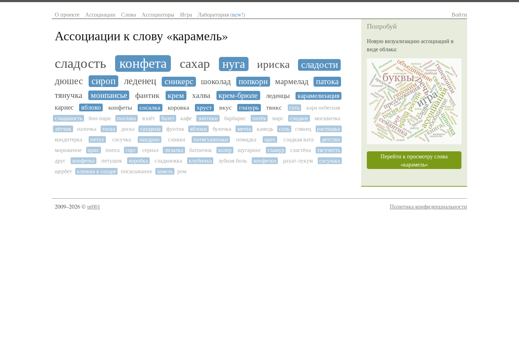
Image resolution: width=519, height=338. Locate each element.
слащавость (68, 118)
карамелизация (319, 96)
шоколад (216, 82)
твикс (274, 107)
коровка (178, 107)
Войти (459, 14)
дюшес (69, 81)
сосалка (149, 107)
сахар (195, 63)
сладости (319, 65)
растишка (328, 129)
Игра (186, 14)
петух (97, 139)
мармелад (292, 81)
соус (131, 150)
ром (181, 171)
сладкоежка (168, 160)
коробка (138, 160)
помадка (246, 139)
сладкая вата (299, 139)
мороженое (68, 150)
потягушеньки (210, 139)
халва (201, 95)
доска (128, 129)
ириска (273, 64)
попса (113, 150)
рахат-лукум (298, 160)
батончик (200, 150)
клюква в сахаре (96, 171)
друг (60, 160)
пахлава (126, 118)
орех (269, 139)
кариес (64, 107)
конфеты (120, 107)
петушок (111, 160)
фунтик (175, 129)
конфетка (83, 160)
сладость (80, 63)
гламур (276, 150)
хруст (204, 107)
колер (225, 150)
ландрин (149, 139)
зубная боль (233, 160)
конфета (143, 63)
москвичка (327, 118)
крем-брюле (238, 95)
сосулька (329, 160)
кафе (186, 118)
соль (284, 129)
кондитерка (68, 139)
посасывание (136, 171)
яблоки (198, 129)
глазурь (249, 107)
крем (176, 95)
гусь (294, 107)
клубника (200, 160)
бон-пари (100, 118)
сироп (103, 81)
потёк (259, 118)
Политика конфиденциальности (428, 206)
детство (331, 139)
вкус (225, 107)
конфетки (264, 160)
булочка (222, 129)
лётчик (63, 129)
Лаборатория (221, 14)
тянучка (68, 95)
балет (167, 118)
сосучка (121, 139)
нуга (233, 64)
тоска (108, 129)
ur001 (93, 206)
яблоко (91, 107)
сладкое (299, 118)
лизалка (174, 150)
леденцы (278, 96)
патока (327, 81)
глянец (303, 129)
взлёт (148, 118)
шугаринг (249, 150)
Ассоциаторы (158, 14)
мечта (244, 129)
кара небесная (323, 107)
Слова (128, 14)
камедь (265, 129)
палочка (86, 129)
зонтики (208, 118)
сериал (150, 150)
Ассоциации (100, 14)
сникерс (179, 82)
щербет (63, 171)
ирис (93, 150)
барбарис (235, 118)
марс (278, 118)
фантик (147, 95)
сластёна (300, 150)
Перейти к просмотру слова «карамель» (414, 160)
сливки (176, 139)
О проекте (67, 14)
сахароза (150, 129)
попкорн (253, 82)
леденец (140, 81)
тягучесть (328, 150)
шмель (165, 171)
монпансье (109, 95)
